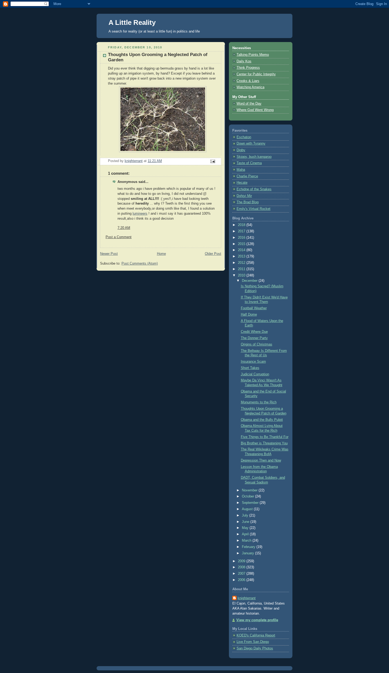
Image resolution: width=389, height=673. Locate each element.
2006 (242, 580)
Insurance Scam (253, 361)
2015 (242, 244)
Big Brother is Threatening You (264, 443)
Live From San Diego (253, 642)
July (245, 515)
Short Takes (250, 368)
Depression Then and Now (261, 460)
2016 (242, 237)
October (248, 496)
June (246, 522)
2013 (242, 256)
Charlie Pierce (247, 176)
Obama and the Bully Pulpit (262, 420)
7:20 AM (123, 228)
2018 (242, 225)
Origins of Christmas (256, 344)
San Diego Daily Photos (255, 648)
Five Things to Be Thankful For (264, 437)
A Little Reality (132, 22)
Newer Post (109, 254)
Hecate (242, 183)
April (246, 534)
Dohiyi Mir (244, 196)
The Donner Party (254, 338)
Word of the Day (249, 103)
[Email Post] (212, 161)
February (249, 547)
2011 (242, 269)
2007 (242, 573)
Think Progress (248, 68)
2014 (242, 250)
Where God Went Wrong (255, 110)
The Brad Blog (248, 202)
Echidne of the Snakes (254, 189)
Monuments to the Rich (259, 402)
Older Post (213, 254)
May (246, 528)
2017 (242, 231)
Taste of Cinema (249, 163)
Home (161, 254)
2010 (242, 275)
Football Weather (254, 308)
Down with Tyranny (251, 143)
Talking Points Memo (253, 55)
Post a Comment (119, 237)
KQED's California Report (256, 635)
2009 (242, 561)
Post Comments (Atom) (139, 263)
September (251, 503)
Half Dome (249, 314)
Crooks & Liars (248, 81)
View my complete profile (257, 620)
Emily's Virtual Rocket (253, 209)
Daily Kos (244, 61)
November (250, 490)
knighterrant (247, 598)
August (248, 509)
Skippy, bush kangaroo (254, 157)
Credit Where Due (254, 332)
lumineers (140, 213)
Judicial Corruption (255, 374)
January (248, 553)
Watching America (250, 87)
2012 (242, 263)
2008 (242, 567)
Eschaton (244, 137)
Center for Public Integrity (256, 74)
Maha (241, 170)
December (250, 281)
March (247, 540)
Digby (241, 150)
